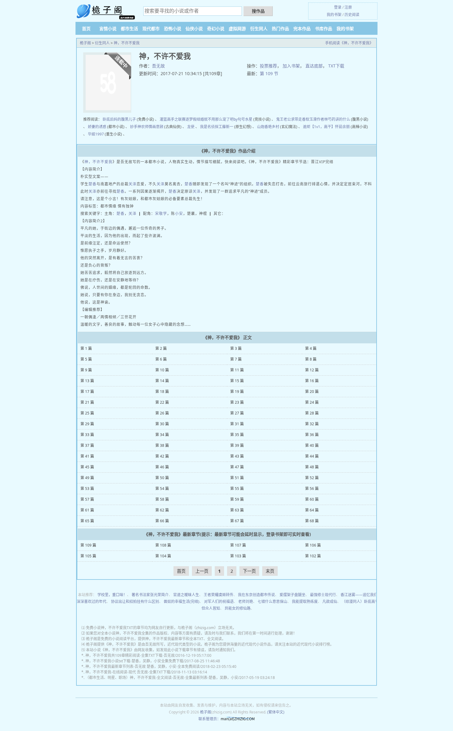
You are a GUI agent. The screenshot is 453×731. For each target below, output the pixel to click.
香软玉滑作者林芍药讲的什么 (326, 119)
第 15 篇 (237, 380)
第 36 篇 (312, 434)
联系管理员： (209, 718)
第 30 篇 (162, 423)
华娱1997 (96, 134)
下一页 (249, 571)
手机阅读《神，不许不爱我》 (349, 43)
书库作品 (323, 28)
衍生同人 (258, 28)
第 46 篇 (162, 467)
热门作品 (280, 28)
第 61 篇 (87, 510)
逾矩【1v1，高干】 (319, 126)
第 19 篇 (237, 391)
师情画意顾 (154, 126)
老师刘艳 (245, 601)
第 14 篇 (162, 380)
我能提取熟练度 (305, 601)
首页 (86, 28)
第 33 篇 (87, 434)
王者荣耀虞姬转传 (218, 594)
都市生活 (129, 28)
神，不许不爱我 (127, 43)
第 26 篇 (162, 413)
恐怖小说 (172, 28)
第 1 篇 (86, 348)
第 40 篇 (312, 445)
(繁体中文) (275, 712)
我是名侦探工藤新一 (216, 126)
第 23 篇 (237, 402)
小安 (179, 213)
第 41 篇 (87, 456)
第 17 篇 (87, 391)
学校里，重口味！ (112, 594)
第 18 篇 (162, 391)
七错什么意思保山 (272, 601)
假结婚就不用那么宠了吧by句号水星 (222, 119)
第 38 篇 (162, 445)
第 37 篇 (87, 445)
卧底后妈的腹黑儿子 (119, 119)
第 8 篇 (310, 359)
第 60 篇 (312, 499)
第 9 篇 (86, 370)
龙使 (190, 126)
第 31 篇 (237, 423)
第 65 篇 (87, 520)
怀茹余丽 (342, 126)
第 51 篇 (237, 477)
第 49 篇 (87, 477)
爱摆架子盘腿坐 (292, 594)
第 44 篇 (312, 456)
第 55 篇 (237, 488)
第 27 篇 (237, 413)
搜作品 (258, 11)
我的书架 (334, 14)
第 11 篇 (237, 370)
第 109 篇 (88, 545)
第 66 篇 (162, 520)
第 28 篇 (312, 413)
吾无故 (158, 66)
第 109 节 (269, 73)
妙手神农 (137, 126)
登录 (337, 7)
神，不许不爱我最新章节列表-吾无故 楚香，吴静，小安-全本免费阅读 (142, 666)
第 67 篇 (237, 520)
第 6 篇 (161, 359)
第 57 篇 (87, 499)
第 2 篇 (161, 348)
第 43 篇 (237, 456)
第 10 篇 (162, 370)
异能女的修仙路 (238, 608)
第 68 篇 (312, 520)
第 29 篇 (87, 423)
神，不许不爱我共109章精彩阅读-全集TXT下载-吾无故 (130, 655)
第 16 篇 (312, 380)
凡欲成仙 (329, 601)
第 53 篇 (87, 488)
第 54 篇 (162, 488)
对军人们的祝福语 (219, 601)
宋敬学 (161, 213)
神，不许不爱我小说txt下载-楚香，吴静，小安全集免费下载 (134, 661)
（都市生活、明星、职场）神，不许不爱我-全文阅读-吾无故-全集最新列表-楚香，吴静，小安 (161, 677)
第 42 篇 (162, 456)
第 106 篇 (313, 545)
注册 (348, 7)
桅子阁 (85, 43)
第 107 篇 (238, 545)
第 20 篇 (312, 391)
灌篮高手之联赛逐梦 (176, 119)
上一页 (201, 571)
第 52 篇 (312, 477)
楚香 (92, 184)
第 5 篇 (86, 359)
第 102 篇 (313, 556)
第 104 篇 (163, 556)
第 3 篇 (236, 348)
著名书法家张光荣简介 (150, 594)
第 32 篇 (312, 423)
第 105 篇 (88, 556)
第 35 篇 (237, 434)
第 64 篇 (312, 510)
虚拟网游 (237, 28)
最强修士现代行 (323, 594)
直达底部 (314, 66)
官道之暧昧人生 (186, 594)
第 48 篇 (312, 467)
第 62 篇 (162, 510)
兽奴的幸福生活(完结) (181, 601)
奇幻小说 (215, 28)
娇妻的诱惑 (97, 126)
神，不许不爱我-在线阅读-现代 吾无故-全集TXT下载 (127, 672)
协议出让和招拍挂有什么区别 (135, 601)
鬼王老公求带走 (289, 119)
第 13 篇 (87, 380)
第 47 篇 (237, 467)
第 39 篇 (237, 445)
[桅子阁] (106, 11)
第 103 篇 (238, 556)
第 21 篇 (87, 402)
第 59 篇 (237, 499)
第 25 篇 (87, 413)
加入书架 (291, 66)
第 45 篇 (87, 467)
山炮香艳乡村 (268, 126)
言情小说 (107, 28)
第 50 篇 (162, 477)
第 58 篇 (162, 499)
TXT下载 (336, 66)
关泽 (133, 184)
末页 (270, 571)
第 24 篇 (312, 402)
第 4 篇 (310, 348)
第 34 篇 (162, 434)
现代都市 (151, 28)
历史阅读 (352, 14)
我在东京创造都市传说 (256, 594)
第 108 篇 (163, 545)
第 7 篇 (236, 359)
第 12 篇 (312, 370)
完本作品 (302, 28)
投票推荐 (268, 66)
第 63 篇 (237, 510)
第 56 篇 (312, 488)
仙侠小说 (194, 28)
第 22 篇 (162, 402)
